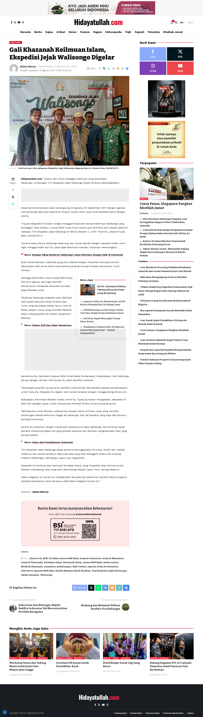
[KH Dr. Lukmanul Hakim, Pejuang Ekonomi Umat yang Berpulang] (87, 289)
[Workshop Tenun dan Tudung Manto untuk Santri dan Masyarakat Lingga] (31, 646)
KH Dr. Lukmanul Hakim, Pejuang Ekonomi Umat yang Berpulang (111, 289)
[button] (176, 22)
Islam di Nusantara (113, 558)
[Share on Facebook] (99, 68)
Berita (144, 199)
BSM (45, 558)
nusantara (50, 566)
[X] (15, 22)
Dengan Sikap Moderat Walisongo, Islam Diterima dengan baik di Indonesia (77, 254)
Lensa (69, 658)
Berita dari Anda (27, 658)
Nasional (16, 42)
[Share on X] (104, 68)
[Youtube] (180, 68)
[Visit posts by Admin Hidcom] (13, 68)
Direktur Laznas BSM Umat (63, 558)
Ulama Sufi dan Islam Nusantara (51, 325)
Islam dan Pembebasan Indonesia (52, 442)
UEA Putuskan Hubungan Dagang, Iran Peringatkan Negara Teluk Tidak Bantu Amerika (163, 222)
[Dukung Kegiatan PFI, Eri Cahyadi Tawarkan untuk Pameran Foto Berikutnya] (172, 646)
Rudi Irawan (79, 566)
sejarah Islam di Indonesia (103, 566)
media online (110, 562)
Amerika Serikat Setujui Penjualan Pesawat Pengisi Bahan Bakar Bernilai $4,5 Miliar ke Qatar (166, 233)
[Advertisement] (75, 195)
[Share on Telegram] (113, 68)
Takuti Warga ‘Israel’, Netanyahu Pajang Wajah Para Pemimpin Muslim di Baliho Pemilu (164, 252)
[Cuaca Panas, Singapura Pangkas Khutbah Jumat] (167, 184)
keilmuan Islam (53, 562)
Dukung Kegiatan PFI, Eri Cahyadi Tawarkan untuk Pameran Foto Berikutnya (170, 666)
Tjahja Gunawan (30, 575)
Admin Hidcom (28, 66)
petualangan (64, 566)
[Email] (118, 68)
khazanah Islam (72, 562)
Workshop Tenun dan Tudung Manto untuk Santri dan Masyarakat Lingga (27, 666)
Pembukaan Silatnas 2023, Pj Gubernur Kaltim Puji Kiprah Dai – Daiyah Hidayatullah (102, 330)
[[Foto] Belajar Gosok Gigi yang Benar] (125, 646)
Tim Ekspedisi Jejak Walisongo (109, 571)
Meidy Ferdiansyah (32, 566)
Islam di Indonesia (90, 558)
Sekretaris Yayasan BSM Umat (37, 571)
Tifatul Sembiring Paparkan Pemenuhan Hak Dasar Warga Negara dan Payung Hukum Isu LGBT (165, 291)
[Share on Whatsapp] (109, 68)
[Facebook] (11, 22)
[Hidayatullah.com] (101, 22)
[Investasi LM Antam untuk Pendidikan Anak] (78, 646)
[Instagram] (23, 22)
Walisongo (46, 575)
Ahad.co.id (35, 558)
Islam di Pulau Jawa (32, 562)
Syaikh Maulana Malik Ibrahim (72, 571)
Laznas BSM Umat (92, 562)
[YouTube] (19, 22)
